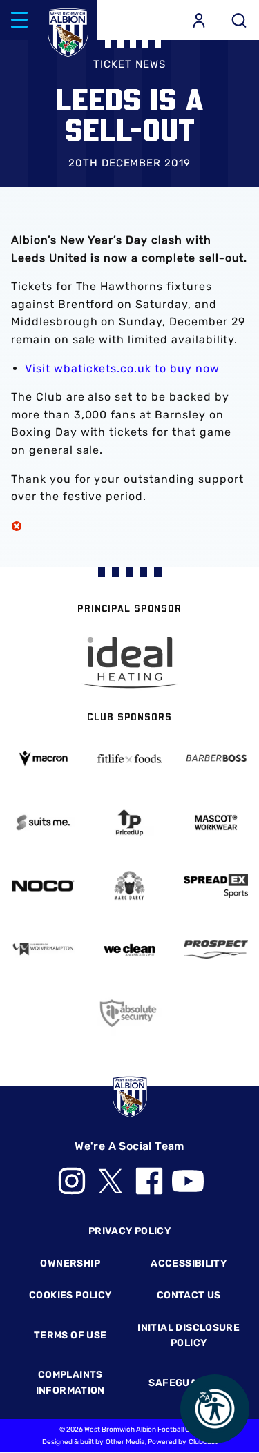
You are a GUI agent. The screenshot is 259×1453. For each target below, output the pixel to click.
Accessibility (189, 1263)
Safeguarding (188, 1383)
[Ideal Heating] (129, 662)
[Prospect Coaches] (216, 949)
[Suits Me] (43, 822)
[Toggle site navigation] (19, 20)
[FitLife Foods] (129, 758)
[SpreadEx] (216, 886)
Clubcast (203, 1442)
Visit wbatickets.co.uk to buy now (122, 368)
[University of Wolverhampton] (43, 949)
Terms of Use (70, 1335)
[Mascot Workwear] (216, 822)
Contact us (189, 1295)
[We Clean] (129, 949)
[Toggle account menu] (199, 20)
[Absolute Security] (129, 1013)
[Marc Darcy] (129, 886)
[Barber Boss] (216, 759)
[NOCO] (43, 885)
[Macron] (43, 758)
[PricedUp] (129, 822)
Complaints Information (70, 1382)
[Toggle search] (239, 20)
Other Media (125, 1442)
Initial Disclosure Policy (188, 1335)
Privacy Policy (129, 1231)
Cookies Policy (70, 1295)
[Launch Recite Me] (214, 1408)
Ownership (70, 1263)
